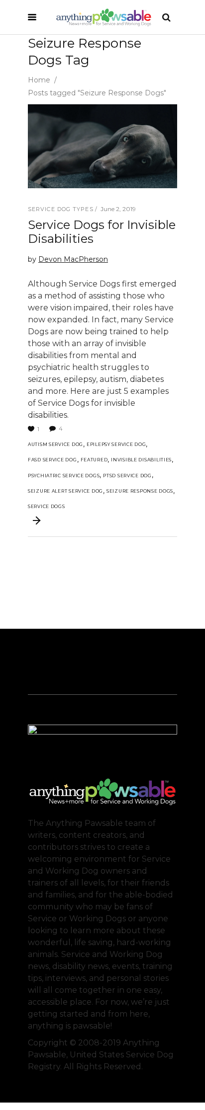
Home (39, 79)
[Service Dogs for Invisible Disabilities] (102, 146)
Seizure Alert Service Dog (65, 491)
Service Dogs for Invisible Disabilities (102, 232)
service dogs (46, 506)
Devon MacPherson (73, 259)
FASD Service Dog (52, 459)
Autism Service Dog (55, 444)
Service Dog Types (61, 209)
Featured (94, 459)
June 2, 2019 (118, 209)
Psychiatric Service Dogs (64, 475)
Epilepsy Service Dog (116, 444)
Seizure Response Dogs (139, 491)
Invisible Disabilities (141, 459)
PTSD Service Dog (127, 475)
